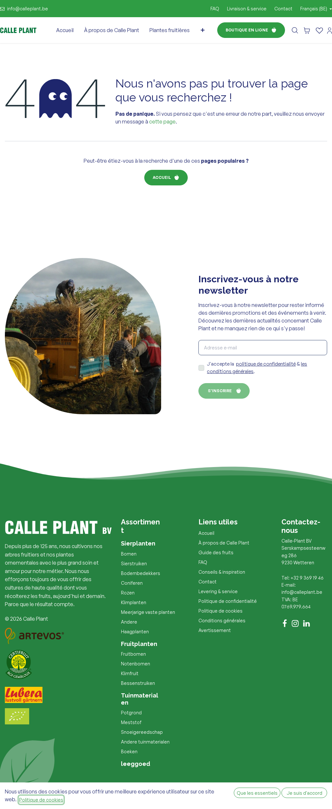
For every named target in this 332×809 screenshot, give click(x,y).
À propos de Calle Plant (223, 542)
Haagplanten (135, 631)
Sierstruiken (134, 563)
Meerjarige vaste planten (148, 612)
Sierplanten (138, 543)
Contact (283, 8)
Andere (129, 622)
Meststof (131, 722)
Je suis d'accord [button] (304, 793)
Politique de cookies (220, 611)
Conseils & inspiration (221, 572)
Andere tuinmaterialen (145, 742)
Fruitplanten (139, 643)
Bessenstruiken (138, 683)
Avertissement (214, 630)
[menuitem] (64, 30)
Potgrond (131, 712)
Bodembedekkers (140, 573)
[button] (295, 30)
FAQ (214, 8)
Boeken (129, 751)
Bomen (128, 554)
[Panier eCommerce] (307, 30)
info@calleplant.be (27, 8)
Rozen (128, 592)
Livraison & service (247, 8)
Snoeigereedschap (142, 732)
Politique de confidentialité (227, 601)
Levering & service (218, 591)
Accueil (162, 177)
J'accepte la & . (257, 367)
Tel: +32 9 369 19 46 (302, 577)
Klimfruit (129, 673)
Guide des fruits (215, 552)
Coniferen (132, 583)
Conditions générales (221, 620)
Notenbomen (135, 663)
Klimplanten (133, 602)
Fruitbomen (133, 654)
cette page (162, 121)
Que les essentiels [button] (257, 793)
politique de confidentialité (266, 364)
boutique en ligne (247, 30)
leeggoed (135, 763)
